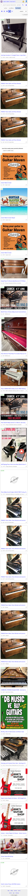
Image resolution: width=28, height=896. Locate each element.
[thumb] (4, 11)
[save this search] (26, 5)
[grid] (7, 11)
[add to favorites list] (2, 57)
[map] (12, 11)
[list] (2, 11)
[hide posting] (26, 57)
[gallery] (9, 11)
